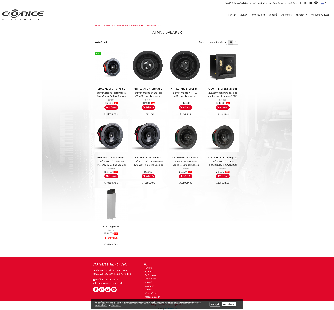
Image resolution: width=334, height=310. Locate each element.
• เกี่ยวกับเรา (149, 286)
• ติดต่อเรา (148, 289)
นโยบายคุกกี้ (116, 305)
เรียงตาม (203, 42)
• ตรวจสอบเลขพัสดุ (152, 296)
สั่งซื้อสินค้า (112, 107)
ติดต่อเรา (300, 15)
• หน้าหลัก (148, 267)
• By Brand (148, 271)
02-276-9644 (111, 279)
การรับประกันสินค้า (320, 15)
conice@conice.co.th (113, 283)
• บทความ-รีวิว (150, 278)
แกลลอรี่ (273, 15)
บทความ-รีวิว (258, 15)
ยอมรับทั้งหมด (228, 304)
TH (326, 3)
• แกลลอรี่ (148, 282)
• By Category (150, 275)
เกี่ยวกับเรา (286, 15)
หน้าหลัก (232, 15)
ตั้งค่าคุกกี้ (215, 304)
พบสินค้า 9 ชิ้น (101, 42)
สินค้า (243, 15)
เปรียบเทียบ (112, 114)
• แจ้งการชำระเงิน (151, 293)
